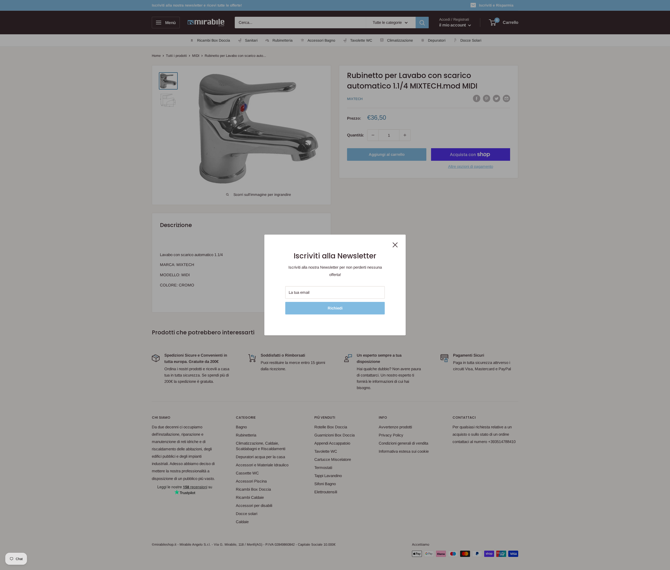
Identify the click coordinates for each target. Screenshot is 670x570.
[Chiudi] (395, 244)
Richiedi (335, 308)
